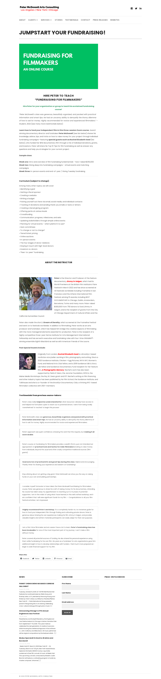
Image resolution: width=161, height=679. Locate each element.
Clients (33, 20)
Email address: (68, 602)
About (22, 20)
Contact (85, 20)
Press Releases (100, 20)
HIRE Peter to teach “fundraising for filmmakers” (58, 97)
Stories (59, 20)
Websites (114, 20)
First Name (66, 583)
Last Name (66, 593)
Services (46, 20)
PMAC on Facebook (115, 577)
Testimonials (71, 20)
